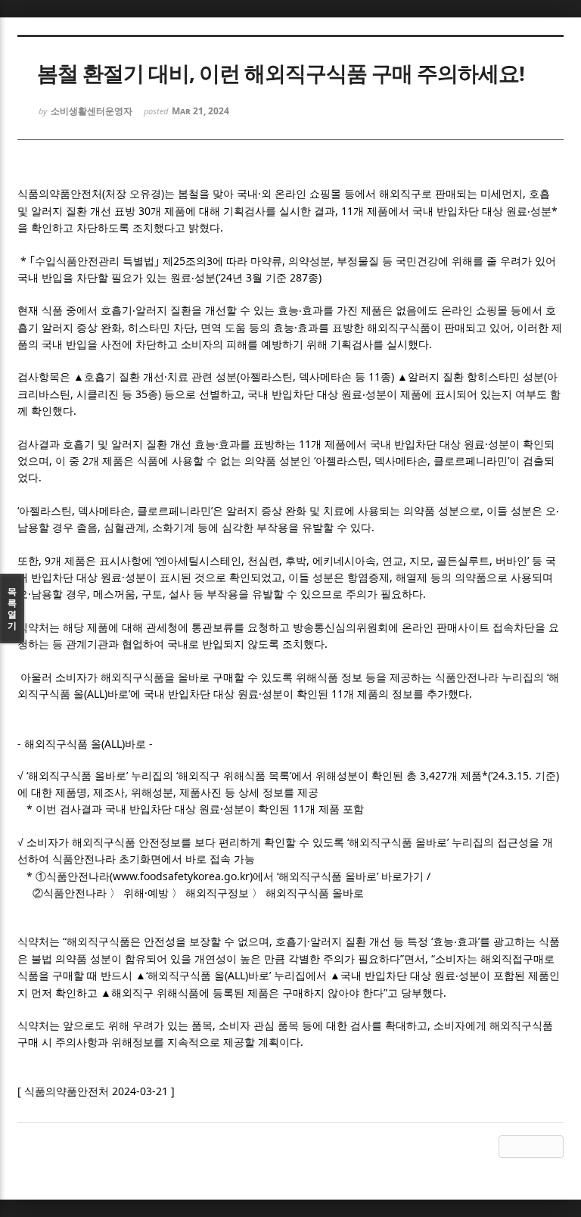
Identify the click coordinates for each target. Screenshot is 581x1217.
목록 (12, 608)
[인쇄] (552, 1146)
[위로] (509, 1146)
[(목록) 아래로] (531, 1146)
